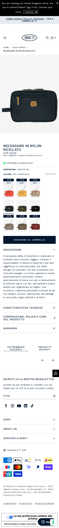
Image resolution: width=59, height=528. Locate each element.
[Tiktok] (32, 405)
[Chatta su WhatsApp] (55, 373)
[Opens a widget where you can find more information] (47, 522)
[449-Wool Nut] (8, 225)
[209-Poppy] (8, 191)
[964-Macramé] (35, 191)
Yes (28, 7)
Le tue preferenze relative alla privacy (33, 517)
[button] (54, 147)
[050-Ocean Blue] (8, 207)
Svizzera (11, 450)
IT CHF (22, 450)
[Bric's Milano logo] (29, 37)
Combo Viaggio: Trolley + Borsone (25, 19)
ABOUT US (10, 428)
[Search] (47, 38)
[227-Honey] (21, 191)
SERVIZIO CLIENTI (15, 438)
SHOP (6, 419)
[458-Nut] (21, 225)
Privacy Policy (25, 503)
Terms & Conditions (44, 503)
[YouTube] (19, 405)
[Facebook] (6, 405)
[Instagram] (12, 405)
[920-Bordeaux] (35, 225)
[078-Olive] (21, 207)
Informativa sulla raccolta (20, 524)
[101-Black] (35, 207)
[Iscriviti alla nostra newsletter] (54, 396)
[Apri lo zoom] (29, 94)
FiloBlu (19, 495)
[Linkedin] (25, 405)
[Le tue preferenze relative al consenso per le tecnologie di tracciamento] (53, 522)
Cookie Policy (10, 503)
